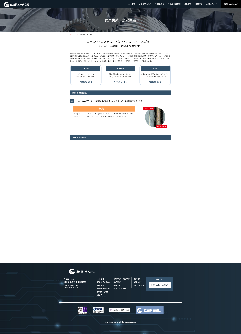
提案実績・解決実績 (122, 279)
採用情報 (198, 4)
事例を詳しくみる (86, 82)
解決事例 (188, 4)
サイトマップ (138, 285)
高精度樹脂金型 (103, 288)
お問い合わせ (211, 4)
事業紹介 (160, 4)
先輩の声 (137, 282)
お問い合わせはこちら (160, 285)
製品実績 (117, 282)
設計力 (100, 295)
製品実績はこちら (138, 246)
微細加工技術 (102, 292)
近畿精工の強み (145, 4)
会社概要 (131, 4)
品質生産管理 (175, 4)
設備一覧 (117, 285)
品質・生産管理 (120, 288)
